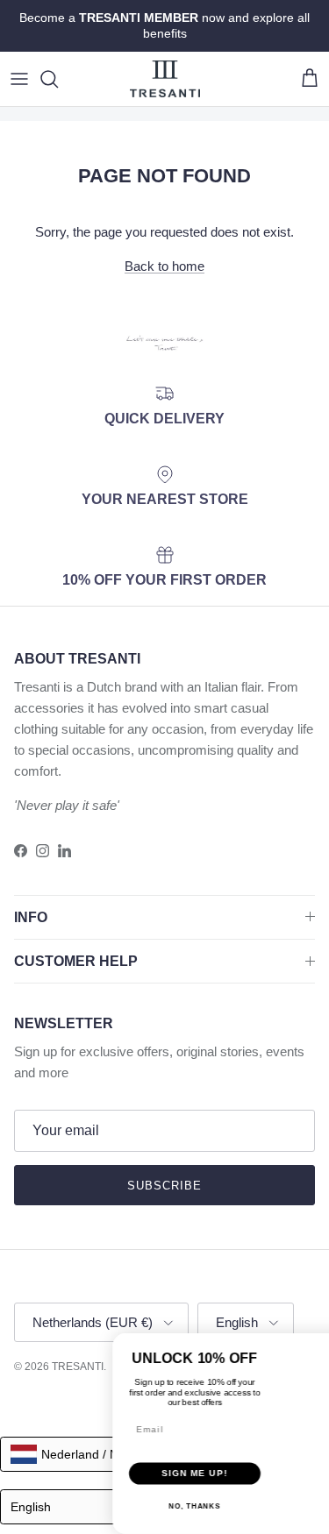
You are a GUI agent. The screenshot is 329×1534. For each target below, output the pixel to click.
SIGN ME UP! (116, 1450)
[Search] (58, 79)
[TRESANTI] (165, 78)
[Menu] (19, 79)
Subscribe (164, 1185)
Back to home (164, 266)
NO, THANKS (116, 1484)
